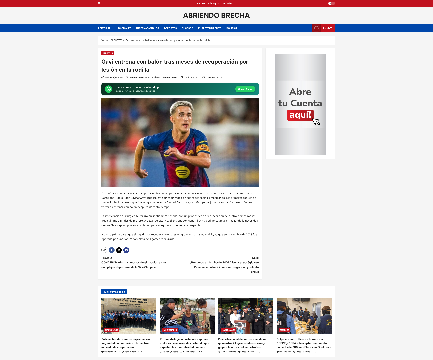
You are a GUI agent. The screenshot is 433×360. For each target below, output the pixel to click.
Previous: (134, 262)
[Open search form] (99, 3)
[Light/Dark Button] (331, 3)
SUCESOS (187, 28)
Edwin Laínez (285, 351)
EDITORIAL (104, 28)
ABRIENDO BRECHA (216, 15)
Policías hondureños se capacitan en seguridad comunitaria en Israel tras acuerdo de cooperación (125, 343)
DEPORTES (170, 28)
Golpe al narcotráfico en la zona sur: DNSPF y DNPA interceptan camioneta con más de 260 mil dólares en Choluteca (304, 343)
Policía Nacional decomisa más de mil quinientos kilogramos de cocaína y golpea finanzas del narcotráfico (242, 343)
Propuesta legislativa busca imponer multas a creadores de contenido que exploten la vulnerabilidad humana (184, 343)
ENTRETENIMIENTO (209, 28)
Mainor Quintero (114, 77)
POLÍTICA (231, 28)
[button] (104, 250)
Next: (224, 264)
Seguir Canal (245, 89)
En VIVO (327, 28)
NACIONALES (123, 28)
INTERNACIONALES (147, 28)
